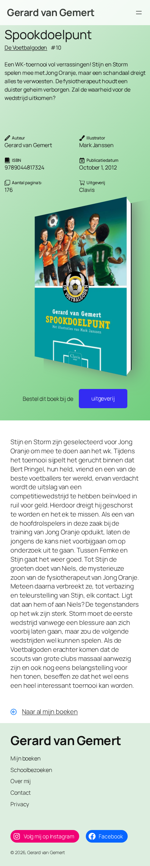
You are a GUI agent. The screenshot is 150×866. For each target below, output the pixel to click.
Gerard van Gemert (51, 12)
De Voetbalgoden (26, 47)
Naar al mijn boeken (50, 711)
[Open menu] (139, 12)
